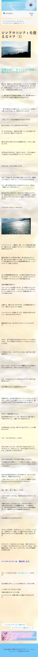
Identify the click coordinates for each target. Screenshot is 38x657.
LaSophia (9, 13)
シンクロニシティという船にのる (14, 625)
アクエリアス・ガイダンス (15, 21)
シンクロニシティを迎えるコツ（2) (23, 628)
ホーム (5, 21)
